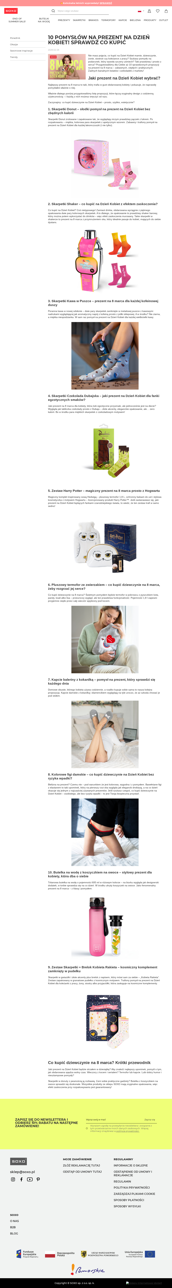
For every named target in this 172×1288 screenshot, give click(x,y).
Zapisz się (149, 1119)
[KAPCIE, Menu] (128, 20)
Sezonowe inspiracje (21, 50)
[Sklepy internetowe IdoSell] (144, 1283)
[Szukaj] (54, 11)
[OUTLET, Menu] (169, 20)
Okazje (14, 44)
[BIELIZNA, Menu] (142, 20)
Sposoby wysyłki (127, 1206)
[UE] (86, 1261)
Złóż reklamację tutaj (81, 1165)
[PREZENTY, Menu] (71, 20)
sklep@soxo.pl (22, 1172)
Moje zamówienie (77, 1159)
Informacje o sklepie (131, 1165)
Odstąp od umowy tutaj (82, 1171)
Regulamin (122, 1181)
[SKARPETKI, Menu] (87, 20)
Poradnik (15, 38)
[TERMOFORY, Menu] (117, 20)
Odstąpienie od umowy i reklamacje (133, 1173)
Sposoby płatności (129, 1200)
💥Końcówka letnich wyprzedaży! (86, 3)
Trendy (14, 57)
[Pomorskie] (86, 1275)
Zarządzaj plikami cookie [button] (134, 1194)
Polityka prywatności (132, 1187)
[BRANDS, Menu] (100, 20)
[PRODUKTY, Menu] (157, 20)
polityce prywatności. (127, 1131)
